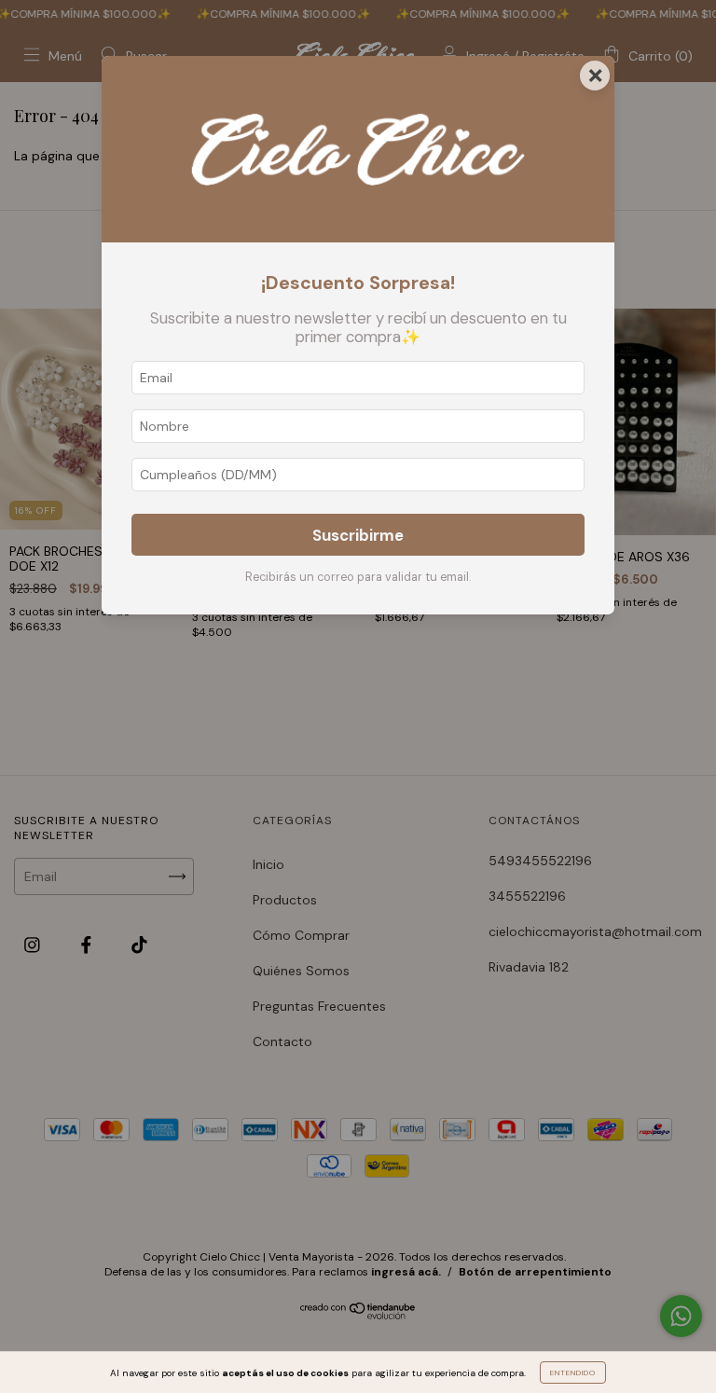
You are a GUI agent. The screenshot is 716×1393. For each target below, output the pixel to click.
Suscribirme (358, 535)
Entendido (573, 1372)
